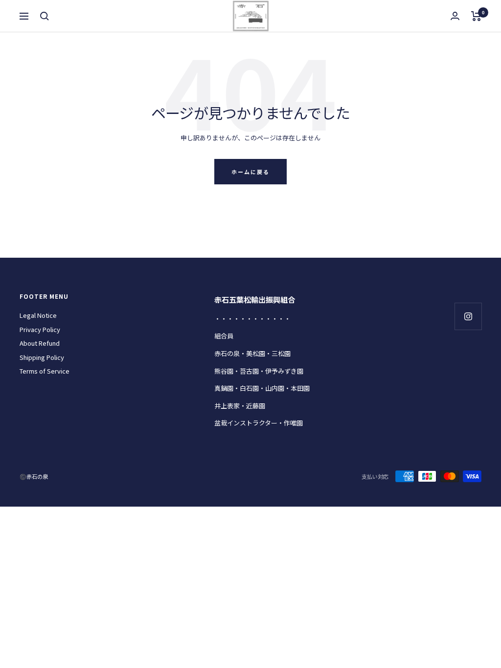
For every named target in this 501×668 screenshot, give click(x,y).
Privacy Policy (40, 329)
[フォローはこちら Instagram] (468, 316)
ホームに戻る (250, 172)
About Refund (40, 343)
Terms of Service (44, 371)
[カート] (476, 16)
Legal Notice (38, 315)
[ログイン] (455, 16)
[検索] (44, 16)
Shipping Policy (42, 357)
